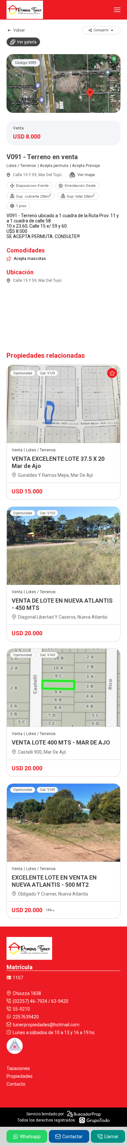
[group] (63, 83)
